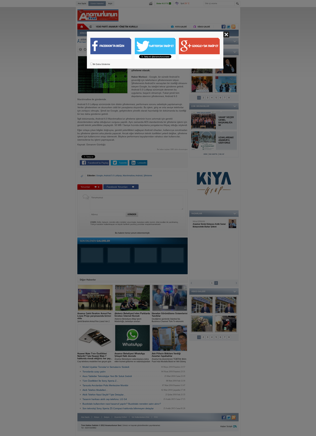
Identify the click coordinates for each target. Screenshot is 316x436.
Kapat (226, 34)
